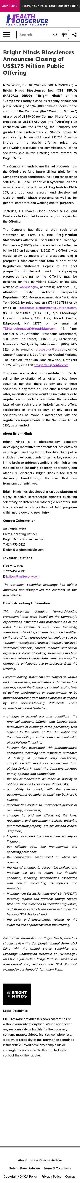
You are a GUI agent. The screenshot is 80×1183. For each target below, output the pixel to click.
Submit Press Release (24, 1168)
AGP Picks (9, 6)
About (22, 1160)
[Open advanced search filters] (64, 34)
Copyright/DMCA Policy (21, 1176)
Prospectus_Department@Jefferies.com (47, 308)
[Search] (55, 34)
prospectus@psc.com (51, 349)
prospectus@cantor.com (51, 365)
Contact (71, 1176)
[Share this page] (74, 34)
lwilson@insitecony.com (22, 576)
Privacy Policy (51, 1176)
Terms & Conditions (57, 1168)
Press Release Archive (46, 1160)
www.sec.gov (29, 287)
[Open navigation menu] (6, 34)
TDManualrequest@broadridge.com (29, 328)
